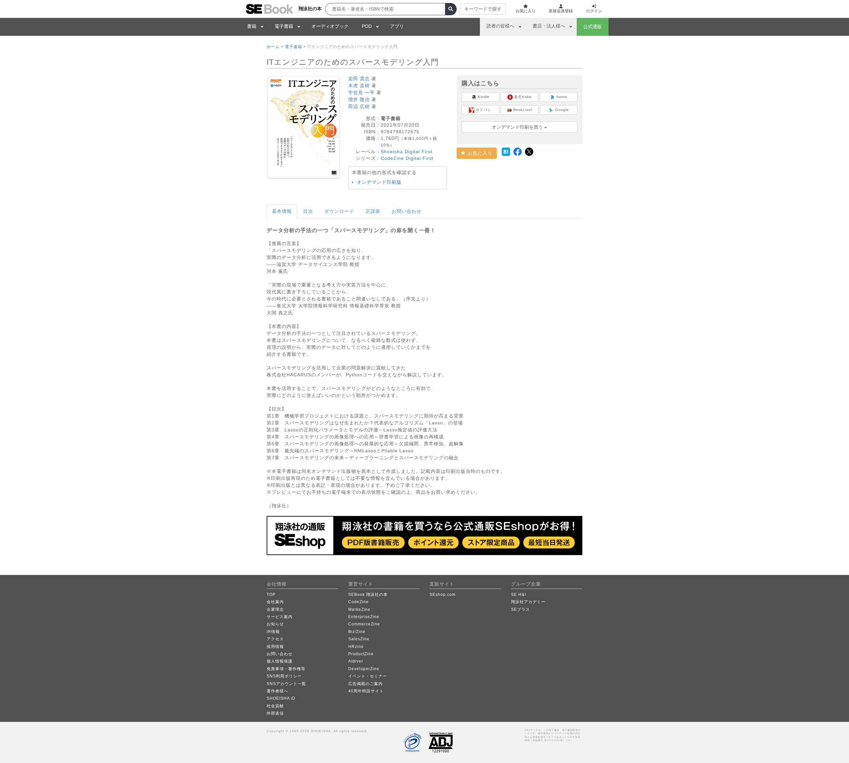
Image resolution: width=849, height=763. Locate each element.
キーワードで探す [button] (482, 9)
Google (561, 110)
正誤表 (372, 211)
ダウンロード (339, 211)
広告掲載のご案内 (365, 683)
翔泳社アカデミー (528, 602)
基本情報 (282, 211)
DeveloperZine (363, 669)
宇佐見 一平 (361, 92)
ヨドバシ (482, 110)
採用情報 (275, 646)
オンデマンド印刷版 (379, 182)
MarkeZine (359, 609)
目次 (308, 211)
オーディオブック (330, 26)
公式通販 (592, 26)
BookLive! (522, 110)
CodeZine (358, 602)
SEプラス (520, 609)
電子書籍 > (295, 46)
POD (367, 26)
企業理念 (275, 609)
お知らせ (275, 624)
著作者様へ (277, 691)
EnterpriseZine (363, 616)
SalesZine (358, 639)
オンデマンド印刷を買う (518, 127)
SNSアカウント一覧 (286, 683)
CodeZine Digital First (407, 158)
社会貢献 (275, 706)
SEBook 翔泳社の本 (368, 594)
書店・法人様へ (549, 26)
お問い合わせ (407, 211)
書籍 (251, 26)
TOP (271, 594)
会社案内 (275, 602)
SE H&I (518, 594)
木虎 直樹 (359, 85)
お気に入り (479, 153)
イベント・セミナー (367, 676)
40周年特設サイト (366, 691)
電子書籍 (284, 26)
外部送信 (275, 713)
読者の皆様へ (500, 26)
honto (561, 97)
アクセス (275, 639)
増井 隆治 (359, 99)
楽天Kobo (522, 97)
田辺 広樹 (359, 106)
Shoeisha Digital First (406, 151)
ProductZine (361, 654)
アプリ (397, 26)
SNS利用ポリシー (284, 676)
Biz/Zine (356, 631)
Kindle (483, 97)
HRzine (356, 646)
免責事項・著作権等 (286, 669)
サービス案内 (280, 616)
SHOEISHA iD (281, 698)
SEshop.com (442, 594)
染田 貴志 (359, 78)
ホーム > (275, 46)
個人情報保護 (280, 661)
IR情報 (273, 631)
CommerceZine (364, 624)
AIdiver (355, 661)
